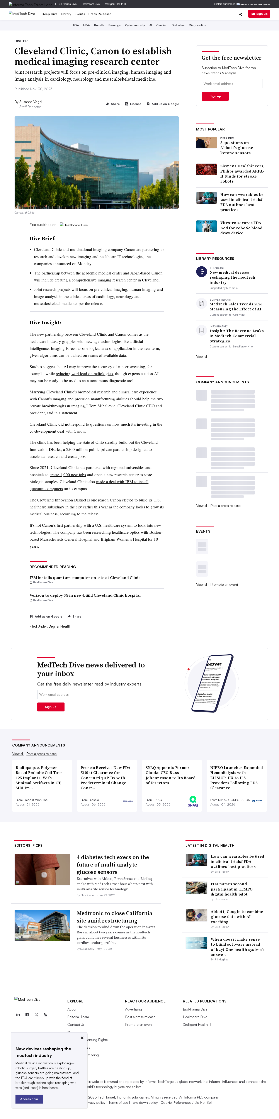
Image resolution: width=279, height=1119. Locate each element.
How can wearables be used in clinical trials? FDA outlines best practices (242, 202)
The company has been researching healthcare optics (96, 532)
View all (202, 356)
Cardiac (161, 25)
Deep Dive (50, 14)
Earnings (115, 25)
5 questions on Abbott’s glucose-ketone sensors (237, 147)
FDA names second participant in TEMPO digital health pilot (232, 889)
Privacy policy (94, 1102)
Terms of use (118, 1102)
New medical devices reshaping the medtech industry (232, 277)
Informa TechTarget (160, 1081)
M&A (86, 25)
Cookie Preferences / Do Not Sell (186, 1102)
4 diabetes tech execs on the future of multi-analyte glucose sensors (113, 864)
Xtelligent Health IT (115, 3)
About (72, 1009)
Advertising (133, 1009)
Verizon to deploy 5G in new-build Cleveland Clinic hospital (85, 595)
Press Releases (99, 14)
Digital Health (60, 626)
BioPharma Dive (67, 3)
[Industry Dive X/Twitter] (36, 1014)
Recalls (99, 25)
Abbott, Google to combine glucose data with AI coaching (237, 916)
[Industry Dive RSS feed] (45, 1014)
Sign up (262, 13)
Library (66, 14)
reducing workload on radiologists (84, 373)
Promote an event (224, 584)
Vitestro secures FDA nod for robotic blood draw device (241, 227)
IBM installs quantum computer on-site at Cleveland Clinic (85, 577)
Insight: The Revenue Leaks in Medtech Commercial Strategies (237, 336)
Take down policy (144, 1102)
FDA (76, 25)
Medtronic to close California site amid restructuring (114, 916)
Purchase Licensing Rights (87, 1040)
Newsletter (75, 1032)
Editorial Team (78, 1017)
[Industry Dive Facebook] (27, 1014)
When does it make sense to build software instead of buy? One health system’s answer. (237, 946)
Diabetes (178, 25)
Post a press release (225, 505)
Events (80, 14)
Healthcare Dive (91, 3)
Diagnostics (197, 25)
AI (150, 25)
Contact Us (76, 1024)
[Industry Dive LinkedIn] (17, 1014)
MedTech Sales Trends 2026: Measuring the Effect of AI (237, 306)
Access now (29, 1099)
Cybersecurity (135, 25)
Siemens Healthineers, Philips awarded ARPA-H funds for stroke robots (242, 173)
